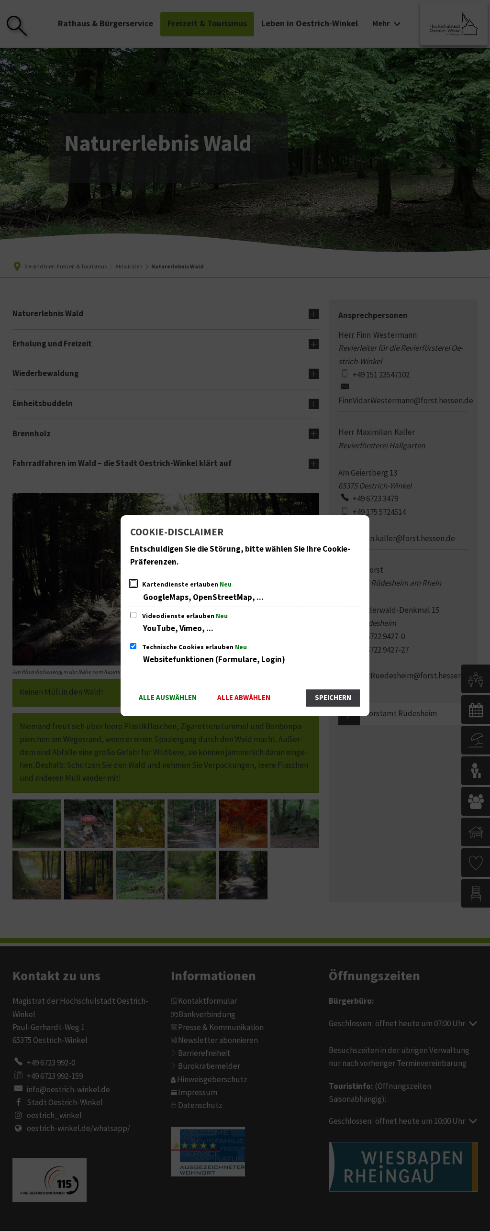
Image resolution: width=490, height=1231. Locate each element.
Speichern (333, 697)
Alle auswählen (168, 697)
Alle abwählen (243, 697)
